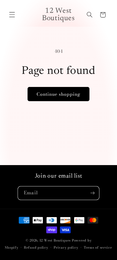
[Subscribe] (92, 193)
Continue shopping (59, 94)
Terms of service (98, 247)
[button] (11, 14)
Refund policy (36, 247)
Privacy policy (66, 247)
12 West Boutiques (55, 240)
